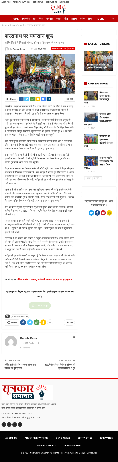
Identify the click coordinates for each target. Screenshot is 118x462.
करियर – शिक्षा (86, 18)
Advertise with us (22, 2)
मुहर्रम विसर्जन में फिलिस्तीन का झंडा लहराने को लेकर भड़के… (98, 66)
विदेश (41, 18)
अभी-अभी (71, 48)
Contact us (51, 2)
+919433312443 (23, 413)
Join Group (42, 305)
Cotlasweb (92, 453)
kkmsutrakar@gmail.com (26, 417)
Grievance (64, 2)
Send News (38, 2)
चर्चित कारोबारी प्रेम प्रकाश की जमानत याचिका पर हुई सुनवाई (44, 279)
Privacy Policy (46, 445)
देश (34, 18)
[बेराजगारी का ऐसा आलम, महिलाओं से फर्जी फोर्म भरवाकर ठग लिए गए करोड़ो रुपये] (91, 139)
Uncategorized (59, 48)
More (100, 18)
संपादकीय (26, 18)
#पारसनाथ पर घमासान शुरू (20, 316)
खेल (66, 18)
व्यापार (58, 18)
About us (6, 2)
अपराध (74, 18)
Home (15, 18)
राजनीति (49, 18)
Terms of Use (72, 445)
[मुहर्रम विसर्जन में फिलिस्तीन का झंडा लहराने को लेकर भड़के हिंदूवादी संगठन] (99, 61)
